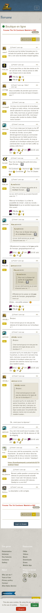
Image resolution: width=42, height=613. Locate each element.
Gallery (4, 562)
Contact (5, 583)
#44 (37, 102)
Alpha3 (4, 163)
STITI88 (5, 90)
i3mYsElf (5, 319)
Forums (6, 30)
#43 (37, 85)
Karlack (5, 70)
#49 (37, 261)
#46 (37, 158)
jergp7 (4, 52)
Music (25, 557)
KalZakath (6, 475)
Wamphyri (5, 129)
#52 (37, 376)
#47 (37, 179)
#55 (37, 469)
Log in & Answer (21, 524)
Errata (25, 562)
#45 (37, 124)
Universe (5, 554)
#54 (37, 447)
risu (3, 452)
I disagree (21, 609)
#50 (37, 314)
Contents (5, 560)
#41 (37, 47)
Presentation (7, 551)
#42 (37, 64)
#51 (37, 332)
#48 (37, 219)
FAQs (25, 551)
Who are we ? (7, 575)
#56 (37, 487)
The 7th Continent (17, 30)
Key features (7, 557)
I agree (34, 605)
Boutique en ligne (15, 26)
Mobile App (27, 565)
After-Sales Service (9, 586)
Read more (24, 605)
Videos (25, 554)
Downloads (27, 560)
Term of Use (6, 577)
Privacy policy (7, 580)
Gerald (4, 492)
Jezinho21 (5, 107)
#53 (37, 427)
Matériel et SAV (30, 30)
